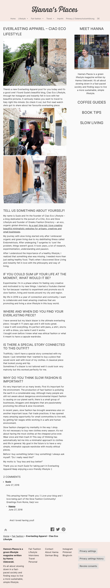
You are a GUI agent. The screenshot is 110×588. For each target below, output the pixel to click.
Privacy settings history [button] (92, 558)
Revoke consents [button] (88, 566)
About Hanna (51, 552)
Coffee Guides (92, 102)
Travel (49, 18)
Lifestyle (22, 18)
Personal (33, 561)
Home (13, 18)
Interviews (34, 555)
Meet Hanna (92, 28)
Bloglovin (67, 555)
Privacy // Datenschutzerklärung (80, 18)
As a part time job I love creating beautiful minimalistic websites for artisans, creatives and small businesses (32, 228)
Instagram (68, 549)
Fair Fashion (35, 549)
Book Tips (91, 112)
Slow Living (91, 123)
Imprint (60, 18)
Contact (49, 549)
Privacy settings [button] (88, 551)
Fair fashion (36, 18)
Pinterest (67, 552)
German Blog (51, 555)
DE (98, 18)
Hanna (12, 506)
